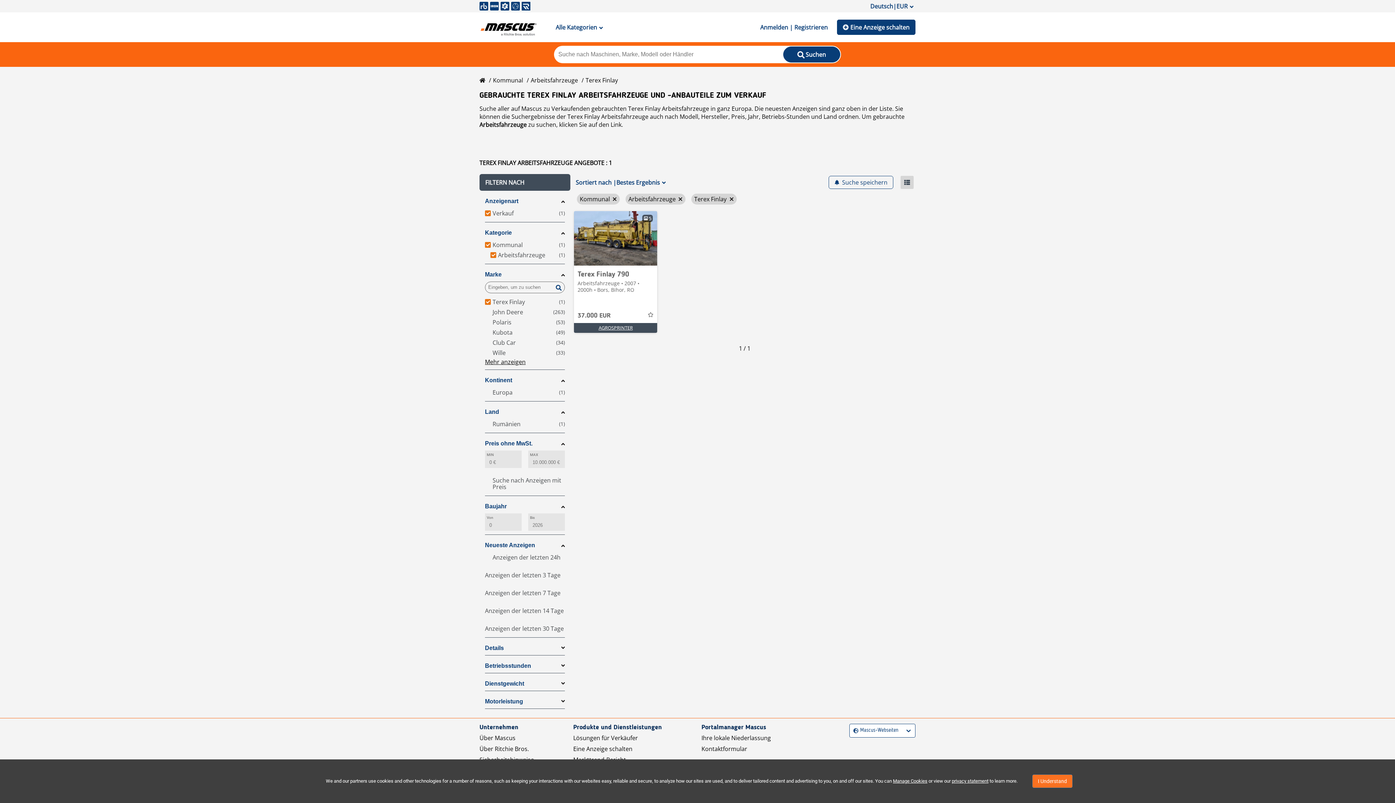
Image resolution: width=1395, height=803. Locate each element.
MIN (490, 455)
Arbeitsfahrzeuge (554, 80)
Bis (532, 518)
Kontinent (498, 380)
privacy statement (970, 781)
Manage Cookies (910, 781)
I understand (1052, 781)
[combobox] (854, 730)
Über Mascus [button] (497, 738)
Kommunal (508, 80)
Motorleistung (504, 701)
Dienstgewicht (504, 684)
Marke (493, 274)
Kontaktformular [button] (724, 749)
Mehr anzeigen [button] (505, 362)
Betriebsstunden (508, 666)
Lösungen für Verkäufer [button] (605, 738)
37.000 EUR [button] (594, 315)
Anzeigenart (501, 201)
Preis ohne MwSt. (509, 443)
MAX (534, 455)
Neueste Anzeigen (510, 545)
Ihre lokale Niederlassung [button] (736, 738)
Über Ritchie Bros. (504, 749)
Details (494, 648)
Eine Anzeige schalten (880, 27)
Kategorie (498, 233)
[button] (525, 182)
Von (490, 518)
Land (492, 412)
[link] (615, 238)
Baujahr (496, 506)
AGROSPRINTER (616, 327)
